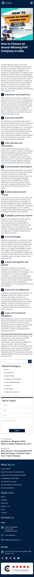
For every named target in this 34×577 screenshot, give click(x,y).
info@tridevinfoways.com (12, 540)
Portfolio (4, 503)
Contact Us (5, 506)
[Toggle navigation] (32, 3)
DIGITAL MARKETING (7, 488)
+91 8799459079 (10, 535)
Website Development (12, 392)
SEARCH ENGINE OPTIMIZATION (11, 485)
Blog (7, 369)
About (3, 497)
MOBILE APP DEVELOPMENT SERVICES (13, 475)
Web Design (9, 389)
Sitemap (4, 513)
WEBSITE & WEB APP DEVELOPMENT (13, 472)
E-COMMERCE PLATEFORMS (10, 478)
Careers (4, 500)
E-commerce (10, 372)
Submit (17, 430)
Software (8, 385)
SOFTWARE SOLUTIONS (8, 481)
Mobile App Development (13, 379)
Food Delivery (10, 376)
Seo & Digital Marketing (13, 382)
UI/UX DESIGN (5, 469)
